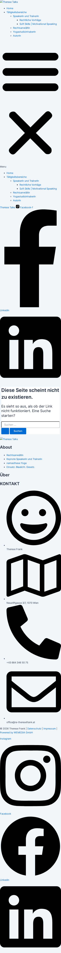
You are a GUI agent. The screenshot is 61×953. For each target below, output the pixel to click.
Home (10, 8)
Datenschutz (34, 728)
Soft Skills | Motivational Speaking (38, 24)
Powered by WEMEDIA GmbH (16, 732)
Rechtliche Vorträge (30, 20)
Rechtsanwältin (21, 27)
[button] (30, 104)
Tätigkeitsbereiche (17, 12)
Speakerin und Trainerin (26, 16)
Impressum (49, 728)
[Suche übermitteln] (5, 431)
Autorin (17, 35)
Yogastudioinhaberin (24, 31)
